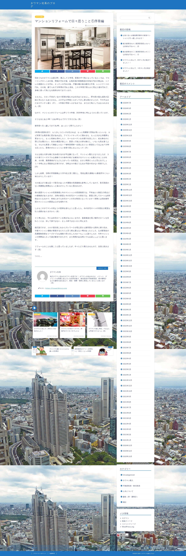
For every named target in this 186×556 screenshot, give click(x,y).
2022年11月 (127, 326)
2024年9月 (127, 206)
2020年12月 (127, 445)
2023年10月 (127, 266)
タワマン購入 (39, 16)
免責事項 (52, 553)
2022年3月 (127, 364)
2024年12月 (127, 190)
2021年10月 (127, 391)
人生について (128, 491)
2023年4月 (127, 299)
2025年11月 (127, 130)
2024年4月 (127, 233)
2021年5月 (127, 418)
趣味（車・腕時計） (130, 497)
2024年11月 (127, 195)
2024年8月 (127, 212)
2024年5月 (127, 228)
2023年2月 (127, 309)
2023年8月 (127, 277)
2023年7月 (127, 282)
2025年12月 (127, 124)
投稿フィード (127, 521)
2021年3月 (127, 429)
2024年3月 (127, 239)
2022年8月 (127, 342)
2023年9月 (127, 271)
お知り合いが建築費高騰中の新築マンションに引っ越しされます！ (136, 37)
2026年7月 (127, 103)
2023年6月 (127, 288)
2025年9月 (127, 141)
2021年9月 (127, 396)
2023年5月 (127, 293)
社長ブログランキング (124, 539)
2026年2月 (127, 114)
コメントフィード (129, 524)
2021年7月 (127, 407)
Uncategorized (129, 475)
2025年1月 (127, 184)
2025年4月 (127, 168)
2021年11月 (127, 386)
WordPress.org (128, 527)
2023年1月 (127, 315)
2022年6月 (127, 353)
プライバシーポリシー (39, 553)
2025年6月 (127, 157)
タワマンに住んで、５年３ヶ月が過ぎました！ (136, 69)
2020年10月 (127, 456)
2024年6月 (127, 222)
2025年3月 (127, 173)
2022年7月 (127, 348)
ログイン (125, 518)
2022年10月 (127, 331)
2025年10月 (127, 135)
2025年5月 (127, 163)
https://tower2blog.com (56, 288)
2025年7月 (127, 152)
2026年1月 (127, 119)
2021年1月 (127, 440)
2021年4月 (127, 424)
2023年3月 (127, 304)
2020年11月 (127, 451)
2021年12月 (127, 380)
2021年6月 (127, 413)
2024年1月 (127, 250)
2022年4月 (127, 358)
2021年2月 (127, 434)
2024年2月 (127, 244)
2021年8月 (127, 402)
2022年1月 (127, 375)
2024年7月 (127, 217)
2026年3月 (127, 108)
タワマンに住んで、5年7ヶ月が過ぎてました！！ (137, 61)
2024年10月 (127, 201)
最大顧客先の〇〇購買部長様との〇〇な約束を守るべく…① (136, 53)
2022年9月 (127, 337)
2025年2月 (127, 179)
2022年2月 (127, 369)
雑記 (124, 502)
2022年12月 (127, 320)
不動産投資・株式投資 (131, 486)
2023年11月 (127, 260)
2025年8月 (127, 146)
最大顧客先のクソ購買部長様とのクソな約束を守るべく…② (136, 45)
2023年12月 (127, 255)
